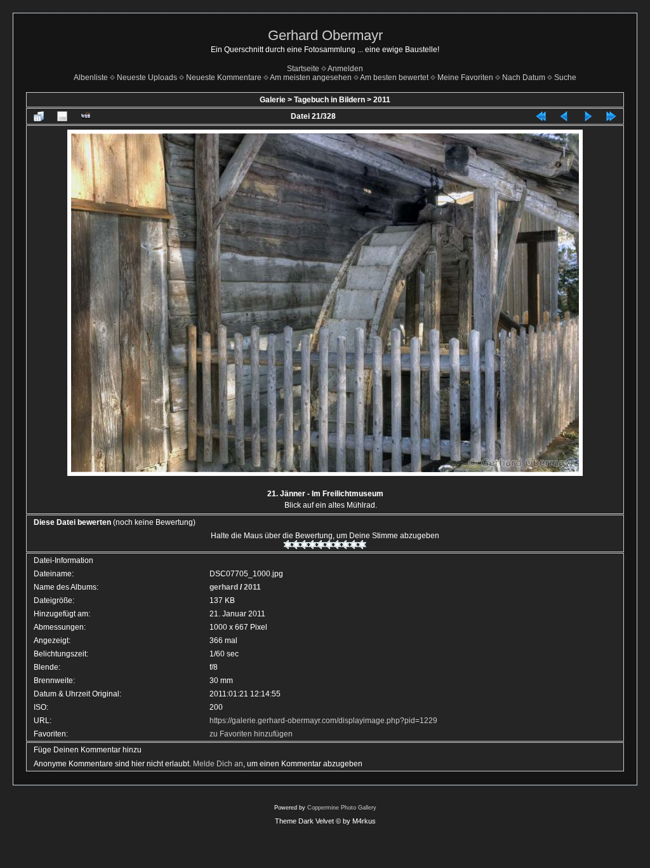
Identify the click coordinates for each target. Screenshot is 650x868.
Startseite (303, 68)
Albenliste (91, 77)
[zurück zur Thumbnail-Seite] (38, 116)
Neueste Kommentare (224, 77)
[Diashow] (85, 116)
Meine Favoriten (465, 77)
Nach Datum (523, 77)
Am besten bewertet (394, 77)
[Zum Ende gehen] (611, 116)
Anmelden (345, 68)
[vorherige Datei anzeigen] (564, 116)
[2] (296, 544)
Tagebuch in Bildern (329, 99)
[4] (312, 544)
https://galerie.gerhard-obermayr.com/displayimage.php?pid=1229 (323, 720)
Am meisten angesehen (311, 77)
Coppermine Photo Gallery (341, 807)
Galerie (273, 99)
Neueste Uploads (147, 77)
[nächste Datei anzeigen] (587, 116)
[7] (337, 544)
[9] (354, 544)
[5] (321, 544)
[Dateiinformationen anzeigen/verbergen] (62, 116)
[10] (362, 544)
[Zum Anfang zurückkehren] (540, 116)
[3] (304, 544)
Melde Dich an (218, 763)
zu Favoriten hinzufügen (251, 733)
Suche (565, 77)
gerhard (223, 587)
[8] (346, 544)
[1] (288, 544)
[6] (329, 544)
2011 (381, 99)
